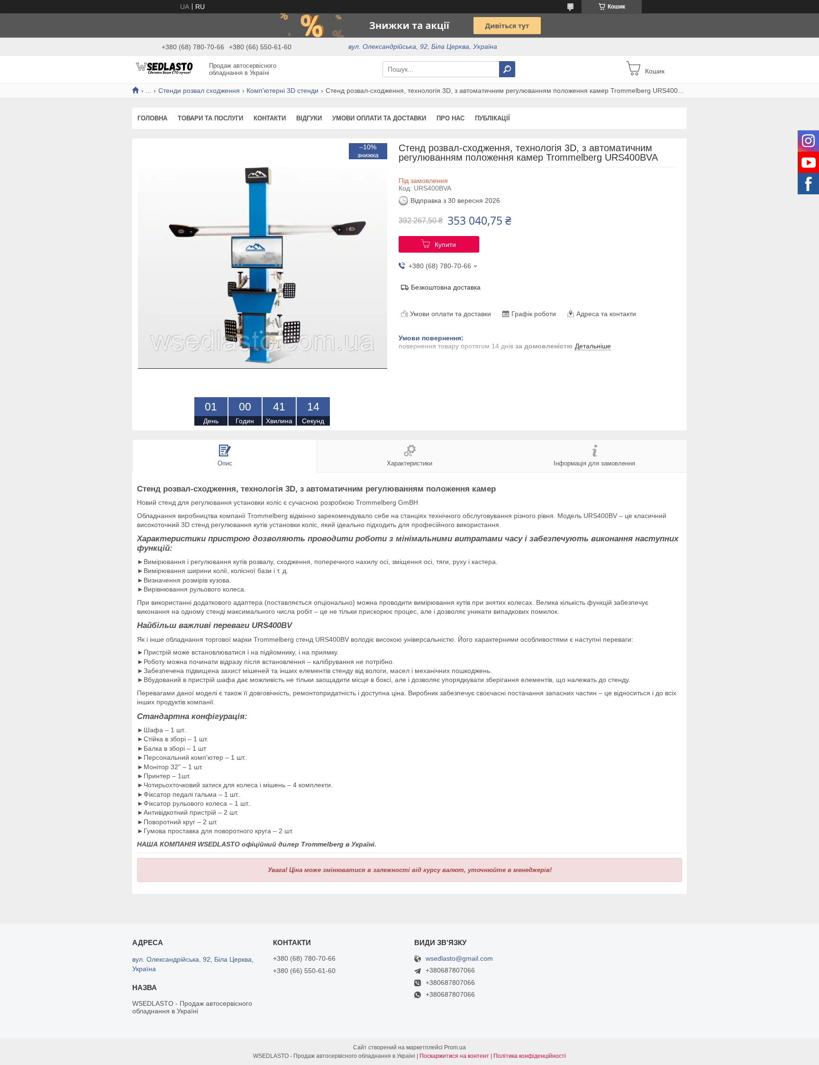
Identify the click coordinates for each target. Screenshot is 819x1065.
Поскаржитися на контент (454, 1056)
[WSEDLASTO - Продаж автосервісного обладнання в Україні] (167, 69)
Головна (152, 118)
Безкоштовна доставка (446, 287)
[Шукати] (507, 69)
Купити (445, 244)
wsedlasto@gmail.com (459, 958)
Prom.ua (455, 1047)
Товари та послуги (210, 118)
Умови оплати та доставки (379, 118)
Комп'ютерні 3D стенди (282, 90)
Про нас (450, 118)
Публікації (492, 118)
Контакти (270, 118)
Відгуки (309, 118)
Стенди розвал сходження (199, 90)
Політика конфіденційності (529, 1056)
